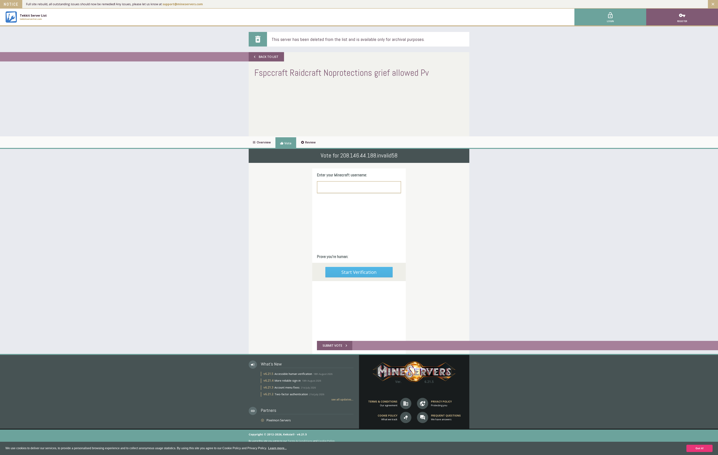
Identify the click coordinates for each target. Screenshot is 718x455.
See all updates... (342, 399)
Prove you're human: (332, 256)
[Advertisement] (322, 106)
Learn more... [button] (277, 448)
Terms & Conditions (300, 440)
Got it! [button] (700, 448)
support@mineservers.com (182, 4)
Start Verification (359, 272)
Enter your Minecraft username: (342, 174)
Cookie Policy (326, 440)
